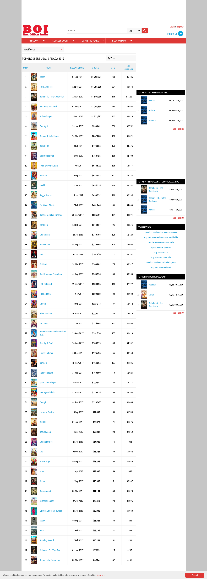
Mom (42, 254)
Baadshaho (45, 244)
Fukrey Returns (46, 352)
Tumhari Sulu (45, 293)
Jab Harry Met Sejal (48, 106)
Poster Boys (45, 461)
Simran (43, 303)
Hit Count (34, 40)
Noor (42, 471)
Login (172, 26)
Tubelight (44, 126)
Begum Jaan (45, 431)
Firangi (43, 402)
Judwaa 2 (44, 175)
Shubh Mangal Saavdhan (51, 274)
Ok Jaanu (44, 323)
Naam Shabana (46, 372)
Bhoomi (43, 481)
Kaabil (42, 185)
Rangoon (44, 224)
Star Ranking (119, 40)
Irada (42, 530)
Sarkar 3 (43, 362)
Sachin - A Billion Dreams (51, 214)
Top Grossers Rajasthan (160, 247)
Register (180, 26)
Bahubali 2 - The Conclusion (52, 96)
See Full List (178, 128)
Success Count (60, 40)
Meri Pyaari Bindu (47, 392)
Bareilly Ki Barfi (46, 343)
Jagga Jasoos (46, 195)
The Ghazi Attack (47, 205)
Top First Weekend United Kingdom (161, 262)
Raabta (43, 422)
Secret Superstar (47, 155)
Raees (42, 76)
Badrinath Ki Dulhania (49, 136)
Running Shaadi (47, 540)
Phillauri (43, 264)
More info (101, 575)
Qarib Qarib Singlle (48, 382)
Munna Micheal (46, 441)
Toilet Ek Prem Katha (49, 165)
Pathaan (152, 120)
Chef (42, 451)
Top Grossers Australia (161, 257)
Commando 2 (45, 491)
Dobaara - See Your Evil (50, 550)
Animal (152, 110)
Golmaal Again (46, 116)
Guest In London (47, 500)
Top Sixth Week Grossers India (161, 242)
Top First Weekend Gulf (161, 267)
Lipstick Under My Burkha (51, 510)
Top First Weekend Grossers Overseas (161, 232)
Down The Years (90, 40)
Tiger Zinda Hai (46, 86)
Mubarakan (45, 234)
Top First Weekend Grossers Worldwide (161, 237)
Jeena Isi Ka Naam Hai (50, 560)
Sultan (151, 294)
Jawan (152, 100)
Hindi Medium (46, 313)
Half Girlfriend (46, 283)
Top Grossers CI (161, 252)
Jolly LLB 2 (44, 145)
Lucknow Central (47, 412)
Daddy (42, 520)
